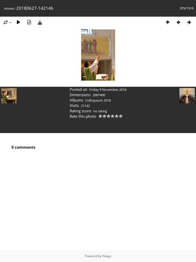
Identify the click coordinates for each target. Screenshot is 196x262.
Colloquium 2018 (98, 100)
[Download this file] (39, 22)
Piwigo (106, 256)
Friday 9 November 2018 (107, 89)
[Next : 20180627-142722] (189, 22)
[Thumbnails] (167, 22)
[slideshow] (18, 22)
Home (9, 8)
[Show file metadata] (29, 22)
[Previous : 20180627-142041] (178, 22)
